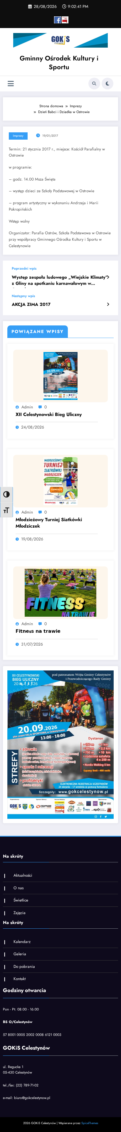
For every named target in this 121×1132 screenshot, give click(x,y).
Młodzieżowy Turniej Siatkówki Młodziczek (49, 522)
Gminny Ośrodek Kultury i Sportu (59, 62)
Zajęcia (20, 913)
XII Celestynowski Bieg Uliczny (49, 414)
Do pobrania (24, 966)
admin (27, 407)
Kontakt (20, 979)
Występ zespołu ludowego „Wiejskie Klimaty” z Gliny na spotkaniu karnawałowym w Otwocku (60, 281)
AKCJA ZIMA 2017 (31, 304)
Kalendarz (22, 941)
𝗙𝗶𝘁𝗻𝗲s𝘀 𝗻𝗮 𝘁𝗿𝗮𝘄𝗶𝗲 (38, 631)
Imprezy (18, 136)
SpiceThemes (89, 1123)
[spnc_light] (107, 83)
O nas (18, 888)
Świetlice (21, 900)
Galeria (20, 954)
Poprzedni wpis (24, 268)
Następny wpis (23, 296)
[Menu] (10, 83)
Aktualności (23, 875)
